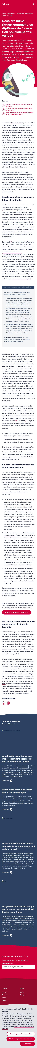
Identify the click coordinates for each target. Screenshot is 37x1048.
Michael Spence (16, 123)
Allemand (4, 992)
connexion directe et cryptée (21, 279)
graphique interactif (11, 337)
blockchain (21, 420)
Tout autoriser (27, 1043)
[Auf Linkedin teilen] (3, 703)
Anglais (4, 1000)
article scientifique (8, 125)
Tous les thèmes (7, 724)
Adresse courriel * (7, 963)
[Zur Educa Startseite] (5, 5)
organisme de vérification (12, 254)
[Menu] (33, 4)
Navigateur (23, 995)
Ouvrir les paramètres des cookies (21, 1034)
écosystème (16, 242)
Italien (4, 997)
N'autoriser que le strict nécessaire (20, 1039)
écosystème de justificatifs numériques (15, 222)
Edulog (22, 992)
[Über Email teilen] (8, 703)
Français (4, 995)
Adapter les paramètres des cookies (16, 612)
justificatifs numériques (12, 210)
